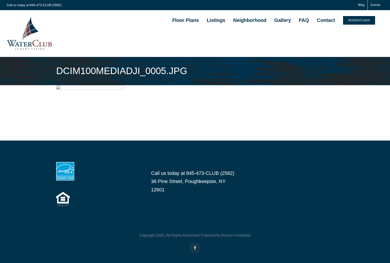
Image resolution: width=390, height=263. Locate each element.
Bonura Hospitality (236, 235)
